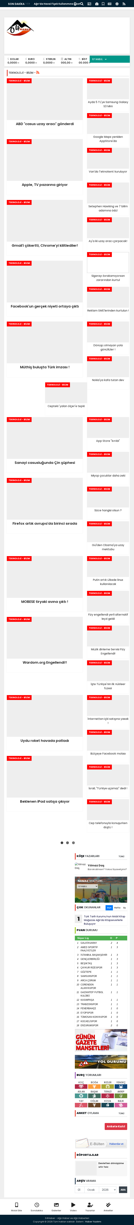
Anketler (108, 1210)
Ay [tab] (124, 907)
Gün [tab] (109, 907)
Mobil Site (16, 1210)
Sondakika (37, 1210)
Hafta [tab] (117, 907)
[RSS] (124, 3)
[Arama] (82, 3)
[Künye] (117, 3)
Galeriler (56, 1210)
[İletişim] (89, 3)
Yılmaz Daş (96, 865)
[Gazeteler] (109, 3)
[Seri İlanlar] (103, 3)
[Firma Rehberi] (97, 3)
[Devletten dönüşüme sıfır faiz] (86, 1168)
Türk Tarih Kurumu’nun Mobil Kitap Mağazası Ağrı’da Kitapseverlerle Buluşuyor (101, 920)
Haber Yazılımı (93, 1221)
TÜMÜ (121, 856)
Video (73, 1210)
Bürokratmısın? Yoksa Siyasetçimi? (107, 869)
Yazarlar (90, 1210)
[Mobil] (75, 3)
